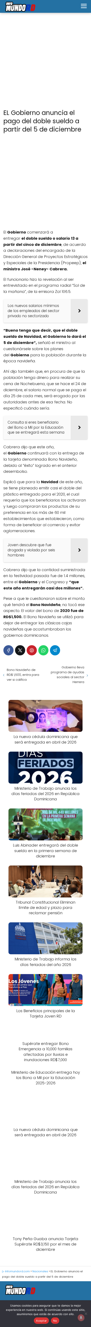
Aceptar (41, 1320)
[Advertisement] (45, 61)
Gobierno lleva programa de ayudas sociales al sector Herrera (67, 674)
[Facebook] (8, 650)
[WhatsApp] (43, 650)
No (55, 1320)
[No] (86, 1313)
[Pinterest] (32, 650)
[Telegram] (55, 650)
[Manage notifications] (81, 1317)
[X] (20, 650)
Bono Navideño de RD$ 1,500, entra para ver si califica (23, 675)
